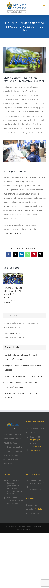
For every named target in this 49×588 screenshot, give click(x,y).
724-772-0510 (35, 440)
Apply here (39, 509)
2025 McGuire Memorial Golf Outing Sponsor (24, 376)
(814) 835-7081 (35, 446)
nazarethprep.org (13, 233)
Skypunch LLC (28, 529)
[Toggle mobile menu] (44, 6)
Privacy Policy (37, 527)
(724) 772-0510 (16, 333)
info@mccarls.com (17, 337)
